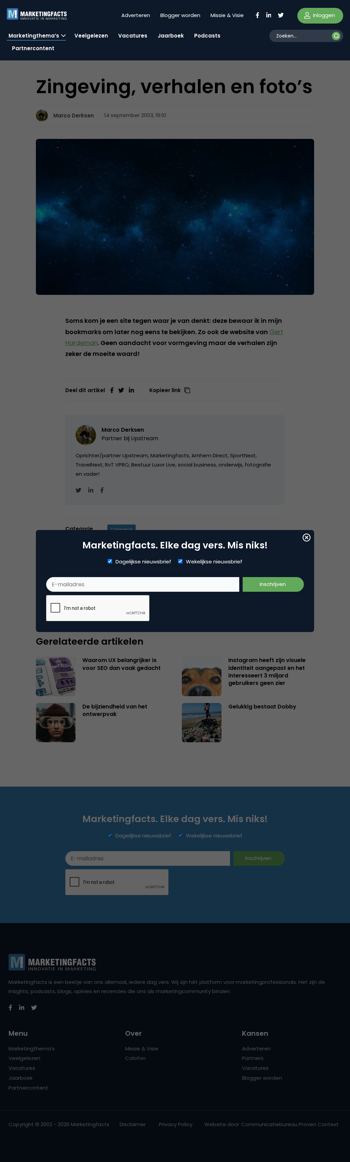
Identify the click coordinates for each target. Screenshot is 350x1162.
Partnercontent (33, 48)
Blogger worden (180, 15)
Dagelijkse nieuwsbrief (143, 562)
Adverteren (135, 15)
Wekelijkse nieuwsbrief (214, 562)
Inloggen (323, 15)
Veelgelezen (91, 35)
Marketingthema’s (34, 35)
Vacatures (132, 35)
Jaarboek (171, 35)
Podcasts (207, 35)
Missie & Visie (227, 15)
